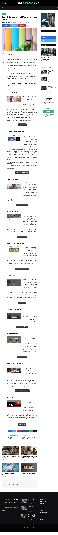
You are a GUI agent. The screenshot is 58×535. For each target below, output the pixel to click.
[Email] (3, 68)
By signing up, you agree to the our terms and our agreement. (49, 115)
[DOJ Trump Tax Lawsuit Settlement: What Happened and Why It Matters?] (44, 88)
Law (40, 508)
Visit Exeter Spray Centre (22, 204)
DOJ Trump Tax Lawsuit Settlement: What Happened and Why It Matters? (52, 88)
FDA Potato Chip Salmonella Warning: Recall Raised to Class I (10, 457)
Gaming (41, 506)
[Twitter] (3, 59)
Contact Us (52, 7)
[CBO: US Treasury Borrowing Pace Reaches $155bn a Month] (44, 72)
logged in (10, 484)
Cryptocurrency (43, 501)
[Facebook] (3, 56)
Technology (20, 7)
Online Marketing (29, 7)
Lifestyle (37, 7)
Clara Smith (44, 62)
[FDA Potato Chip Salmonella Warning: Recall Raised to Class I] (10, 450)
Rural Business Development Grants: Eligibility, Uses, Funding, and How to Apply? (29, 458)
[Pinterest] (3, 65)
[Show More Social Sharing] (28, 25)
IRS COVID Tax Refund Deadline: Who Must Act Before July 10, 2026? (51, 80)
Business (7, 7)
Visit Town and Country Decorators (22, 390)
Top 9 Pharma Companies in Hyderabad (8, 474)
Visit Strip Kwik (22, 424)
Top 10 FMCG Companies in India (28, 473)
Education (42, 503)
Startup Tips (45, 7)
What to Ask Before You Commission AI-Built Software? (47, 59)
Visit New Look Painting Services (22, 172)
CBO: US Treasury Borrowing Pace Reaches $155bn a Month (51, 72)
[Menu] (2, 8)
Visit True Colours (22, 124)
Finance (13, 7)
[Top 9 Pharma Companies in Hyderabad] (10, 467)
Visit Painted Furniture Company (22, 269)
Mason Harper (7, 22)
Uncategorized (42, 519)
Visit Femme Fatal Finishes (22, 326)
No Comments (21, 22)
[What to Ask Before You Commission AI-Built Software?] (48, 52)
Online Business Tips (43, 512)
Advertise (52, 3)
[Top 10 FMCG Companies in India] (29, 467)
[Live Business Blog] (28, 3)
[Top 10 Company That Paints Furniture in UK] (19, 39)
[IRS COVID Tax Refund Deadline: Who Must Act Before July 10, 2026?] (44, 79)
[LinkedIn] (3, 62)
